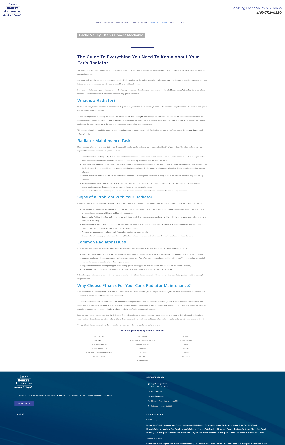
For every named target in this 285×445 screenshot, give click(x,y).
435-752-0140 (269, 12)
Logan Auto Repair (189, 429)
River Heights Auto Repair (197, 433)
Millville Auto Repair (224, 429)
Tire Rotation (99, 341)
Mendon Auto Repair (206, 429)
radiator (104, 292)
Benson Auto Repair (154, 425)
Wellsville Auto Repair (255, 433)
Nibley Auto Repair (258, 429)
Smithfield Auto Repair (218, 433)
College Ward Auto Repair (193, 425)
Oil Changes (99, 337)
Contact (80, 325)
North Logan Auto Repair (156, 433)
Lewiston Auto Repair (171, 429)
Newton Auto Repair (241, 429)
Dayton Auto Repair (230, 425)
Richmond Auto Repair (177, 433)
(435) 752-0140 (156, 391)
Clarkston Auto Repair (172, 425)
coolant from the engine (134, 117)
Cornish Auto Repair (213, 425)
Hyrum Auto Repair (154, 429)
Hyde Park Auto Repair (248, 425)
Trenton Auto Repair (237, 433)
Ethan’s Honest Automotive (180, 90)
